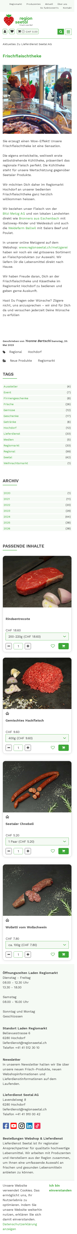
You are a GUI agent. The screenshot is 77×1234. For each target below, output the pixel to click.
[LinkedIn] (29, 1126)
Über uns (62, 4)
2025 (37, 522)
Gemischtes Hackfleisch (25, 720)
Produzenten (34, 4)
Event (37, 392)
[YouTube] (14, 1126)
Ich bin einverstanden (60, 1188)
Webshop (32, 1138)
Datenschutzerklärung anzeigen (20, 1226)
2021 (37, 499)
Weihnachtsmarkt (37, 463)
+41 (18, 1047)
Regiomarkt (15, 4)
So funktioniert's (49, 8)
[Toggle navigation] (68, 32)
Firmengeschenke (37, 398)
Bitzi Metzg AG (14, 213)
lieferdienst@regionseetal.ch (25, 1043)
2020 (37, 493)
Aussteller (37, 386)
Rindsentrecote (18, 619)
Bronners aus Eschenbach (39, 218)
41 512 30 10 (30, 1047)
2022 (37, 505)
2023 (37, 510)
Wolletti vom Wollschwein (26, 927)
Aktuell (49, 4)
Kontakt (67, 8)
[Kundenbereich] (5, 31)
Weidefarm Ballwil (22, 228)
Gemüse (37, 410)
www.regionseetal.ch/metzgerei (43, 247)
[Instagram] (21, 1126)
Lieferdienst (37, 433)
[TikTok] (37, 1126)
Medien (37, 439)
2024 (37, 516)
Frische (37, 404)
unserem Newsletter (23, 1064)
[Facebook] (6, 1126)
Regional (37, 451)
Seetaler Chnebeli (20, 824)
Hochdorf (37, 427)
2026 (37, 528)
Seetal (37, 457)
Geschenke (37, 416)
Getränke (37, 422)
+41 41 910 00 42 (27, 1114)
